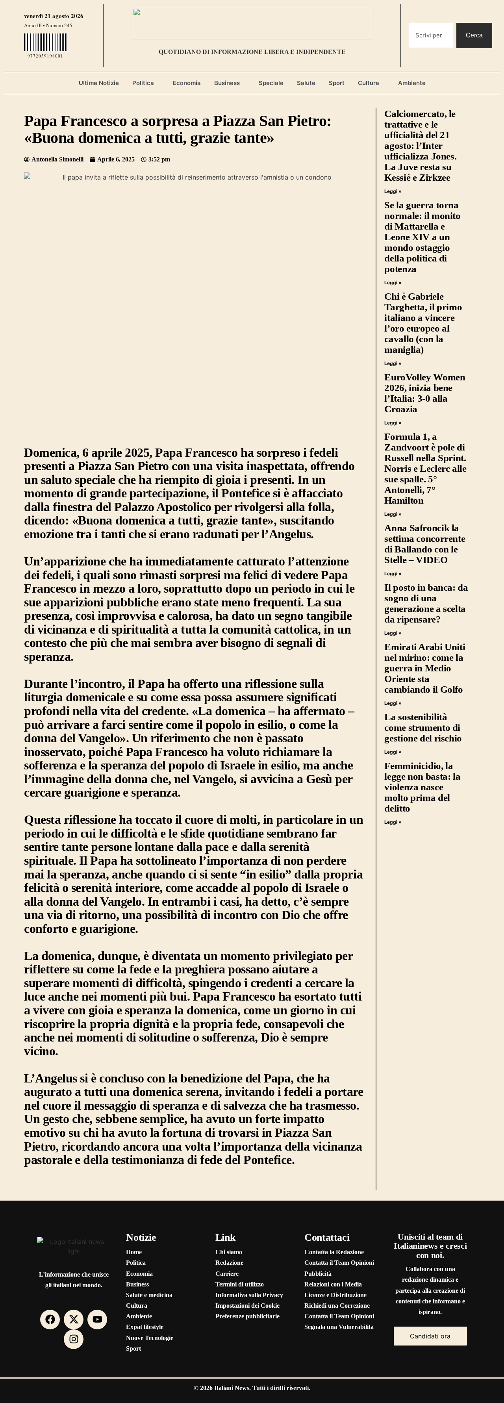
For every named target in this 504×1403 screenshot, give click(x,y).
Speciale (271, 83)
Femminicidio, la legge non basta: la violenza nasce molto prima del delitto (422, 787)
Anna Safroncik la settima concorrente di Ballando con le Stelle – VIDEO (424, 544)
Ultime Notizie (99, 83)
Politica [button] (143, 83)
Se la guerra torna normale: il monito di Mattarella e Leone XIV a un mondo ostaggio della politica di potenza (422, 237)
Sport (337, 83)
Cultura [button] (368, 83)
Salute (306, 83)
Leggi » (393, 191)
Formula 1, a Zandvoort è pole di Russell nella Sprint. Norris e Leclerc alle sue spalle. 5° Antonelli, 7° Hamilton (425, 468)
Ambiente (412, 83)
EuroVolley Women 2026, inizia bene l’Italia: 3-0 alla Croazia (424, 393)
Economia (187, 83)
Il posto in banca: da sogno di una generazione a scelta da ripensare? (426, 603)
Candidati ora (430, 1336)
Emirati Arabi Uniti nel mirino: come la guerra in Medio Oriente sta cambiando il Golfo (424, 668)
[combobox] (431, 35)
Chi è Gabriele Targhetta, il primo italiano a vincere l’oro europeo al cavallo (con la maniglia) (423, 323)
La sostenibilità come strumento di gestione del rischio (423, 727)
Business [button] (227, 83)
